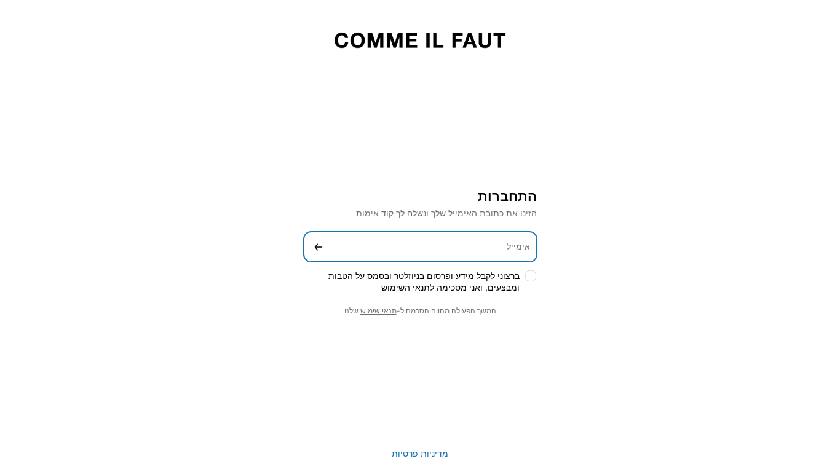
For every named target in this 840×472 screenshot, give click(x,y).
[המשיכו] (318, 247)
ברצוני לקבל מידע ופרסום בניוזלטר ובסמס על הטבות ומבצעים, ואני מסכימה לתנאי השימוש (424, 281)
